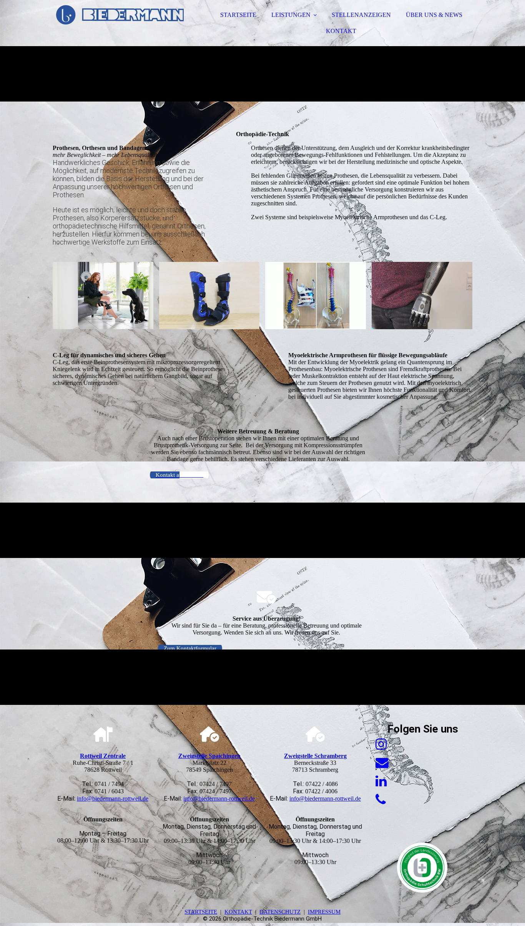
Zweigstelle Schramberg (315, 756)
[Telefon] (380, 800)
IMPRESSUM (324, 912)
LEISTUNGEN (291, 15)
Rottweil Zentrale (103, 756)
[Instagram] (381, 744)
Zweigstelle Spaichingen (209, 756)
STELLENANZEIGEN (361, 15)
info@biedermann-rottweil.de (112, 798)
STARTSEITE (238, 15)
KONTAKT (341, 31)
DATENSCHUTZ (280, 912)
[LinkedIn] (381, 781)
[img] (120, 27)
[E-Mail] (382, 763)
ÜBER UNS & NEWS (434, 15)
